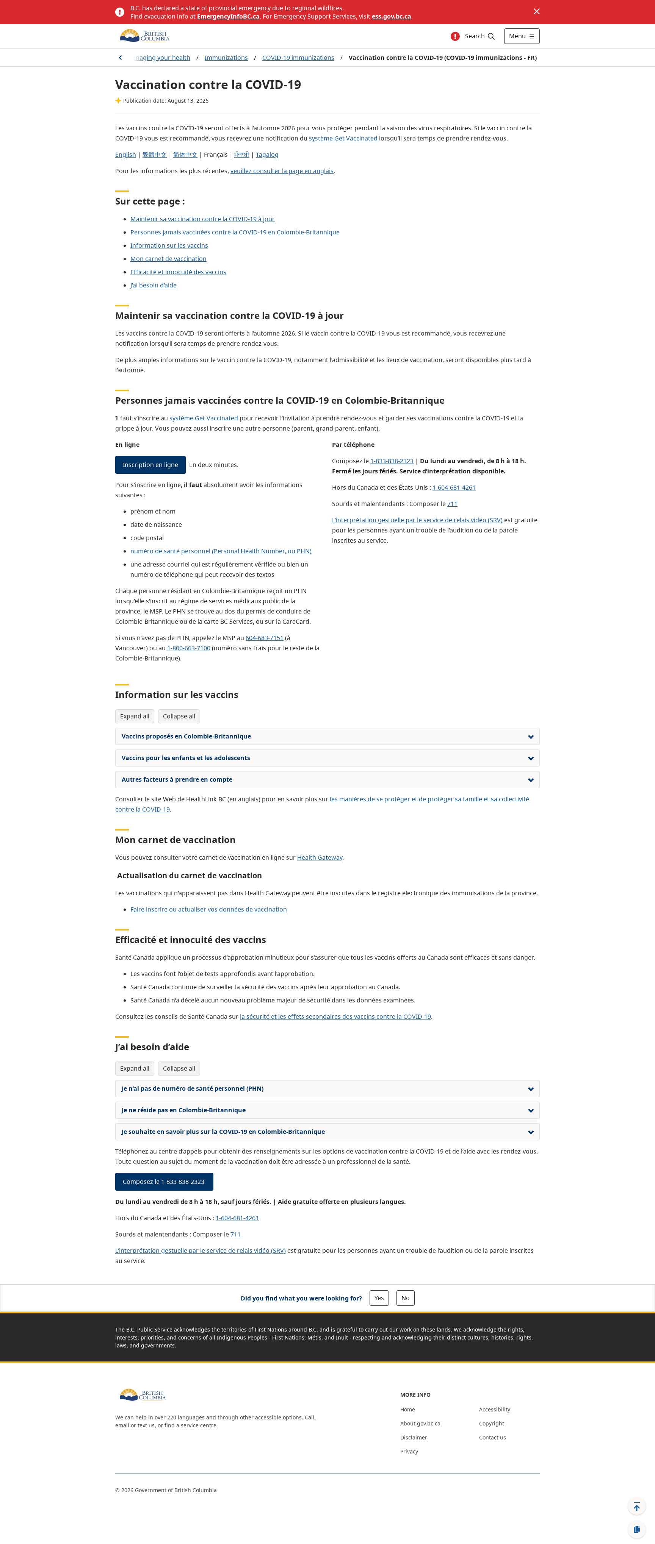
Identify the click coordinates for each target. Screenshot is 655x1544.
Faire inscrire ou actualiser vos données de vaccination (208, 909)
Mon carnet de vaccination (168, 258)
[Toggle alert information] (455, 36)
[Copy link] (637, 1530)
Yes (379, 1298)
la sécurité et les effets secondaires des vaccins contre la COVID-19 (335, 1016)
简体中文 (185, 154)
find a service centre (190, 1425)
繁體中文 (155, 154)
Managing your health (158, 57)
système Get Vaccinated (343, 138)
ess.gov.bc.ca (391, 16)
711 (452, 504)
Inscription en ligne (150, 465)
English (125, 154)
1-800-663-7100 (188, 648)
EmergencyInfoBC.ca (228, 16)
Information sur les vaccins (169, 245)
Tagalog (267, 154)
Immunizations (226, 57)
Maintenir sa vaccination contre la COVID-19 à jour (202, 219)
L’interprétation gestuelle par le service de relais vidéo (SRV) (417, 520)
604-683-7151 (265, 638)
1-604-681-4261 (454, 487)
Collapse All (179, 716)
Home (407, 1409)
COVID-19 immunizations (298, 57)
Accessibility (494, 1409)
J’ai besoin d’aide (153, 285)
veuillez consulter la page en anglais (282, 171)
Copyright (491, 1423)
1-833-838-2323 (392, 461)
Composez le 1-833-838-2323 (164, 1181)
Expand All (134, 716)
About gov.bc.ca (420, 1423)
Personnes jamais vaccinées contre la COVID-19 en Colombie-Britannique (235, 232)
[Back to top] (637, 1506)
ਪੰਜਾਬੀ (241, 154)
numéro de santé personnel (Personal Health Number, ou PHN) (221, 551)
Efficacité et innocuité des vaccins (178, 272)
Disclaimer (413, 1437)
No (405, 1298)
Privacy (409, 1451)
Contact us (492, 1437)
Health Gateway (319, 857)
